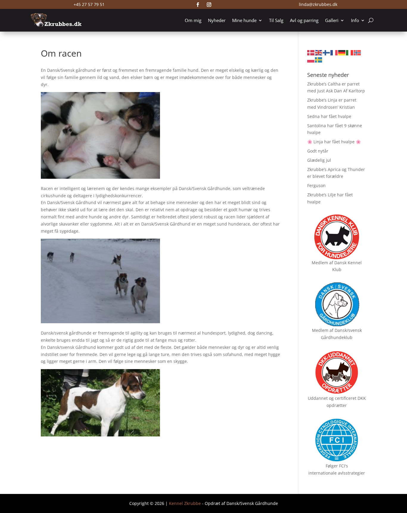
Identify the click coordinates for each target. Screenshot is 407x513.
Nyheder (217, 20)
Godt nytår (317, 151)
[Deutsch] (342, 52)
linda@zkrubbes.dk (318, 4)
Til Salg (276, 20)
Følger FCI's (337, 466)
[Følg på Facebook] (197, 4)
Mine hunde (244, 20)
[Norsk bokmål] (357, 52)
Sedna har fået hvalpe (329, 116)
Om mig (193, 20)
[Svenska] (319, 59)
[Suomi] (326, 52)
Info (355, 20)
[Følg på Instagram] (209, 4)
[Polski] (311, 59)
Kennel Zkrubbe (185, 503)
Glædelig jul (319, 160)
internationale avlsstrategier (336, 473)
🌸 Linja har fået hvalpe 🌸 (334, 141)
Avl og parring (304, 20)
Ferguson (316, 185)
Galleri (331, 20)
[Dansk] (311, 52)
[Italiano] (350, 52)
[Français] (334, 52)
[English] (319, 52)
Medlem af (322, 262)
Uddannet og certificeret (332, 398)
